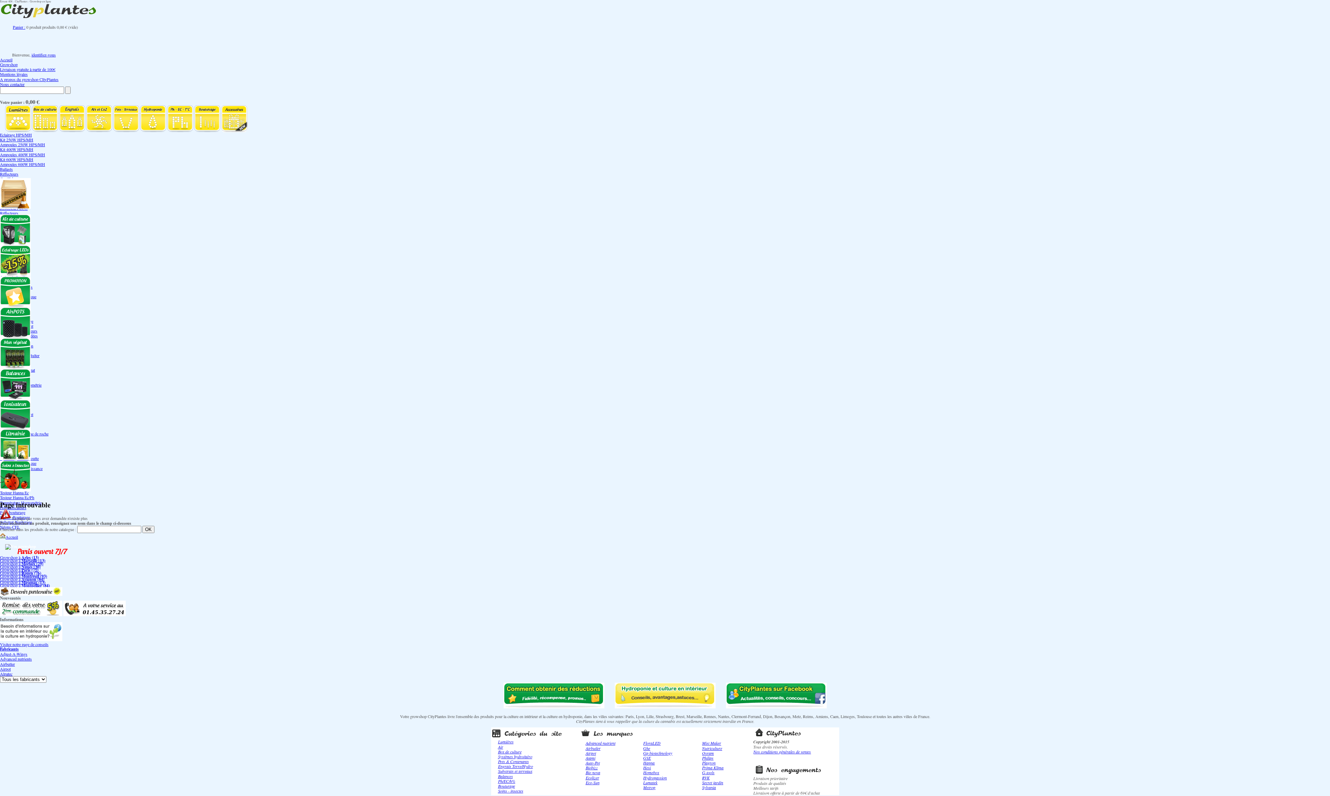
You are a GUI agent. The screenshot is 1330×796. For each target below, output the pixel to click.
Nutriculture (712, 748)
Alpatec (6, 673)
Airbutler (7, 664)
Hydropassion (655, 777)
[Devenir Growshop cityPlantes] (31, 594)
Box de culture (510, 751)
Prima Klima (713, 767)
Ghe (646, 748)
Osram (708, 753)
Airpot (5, 669)
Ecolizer (592, 777)
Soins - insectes (510, 791)
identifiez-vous (44, 55)
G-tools (708, 772)
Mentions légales (14, 74)
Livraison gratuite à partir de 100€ (27, 69)
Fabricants (9, 649)
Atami (590, 758)
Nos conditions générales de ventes (782, 751)
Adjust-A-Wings (13, 654)
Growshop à (19, 557)
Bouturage (506, 786)
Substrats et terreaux (515, 771)
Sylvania (709, 787)
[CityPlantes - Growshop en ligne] (55, 18)
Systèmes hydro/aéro (515, 756)
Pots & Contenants (513, 761)
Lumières (506, 741)
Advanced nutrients (16, 659)
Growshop (9, 64)
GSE (647, 758)
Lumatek (650, 782)
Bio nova (593, 772)
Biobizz (592, 767)
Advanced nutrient (600, 743)
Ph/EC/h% (506, 781)
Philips (707, 758)
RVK (706, 777)
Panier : (19, 27)
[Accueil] (3, 537)
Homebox (651, 772)
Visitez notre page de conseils (24, 644)
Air (500, 747)
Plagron (709, 763)
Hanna (649, 763)
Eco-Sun (593, 782)
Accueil (6, 59)
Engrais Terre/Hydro (515, 766)
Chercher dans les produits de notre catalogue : (38, 529)
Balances (505, 776)
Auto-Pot (593, 763)
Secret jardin (712, 782)
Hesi (647, 767)
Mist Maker (711, 743)
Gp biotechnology (657, 753)
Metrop (649, 787)
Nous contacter (12, 84)
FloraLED (651, 743)
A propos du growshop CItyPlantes (29, 79)
